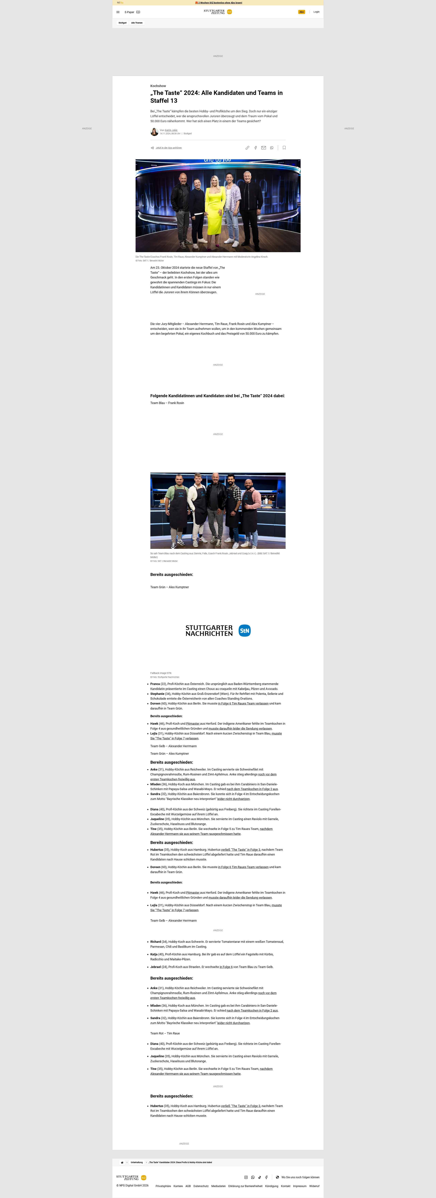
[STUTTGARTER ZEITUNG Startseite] (218, 11)
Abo (302, 12)
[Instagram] (246, 1177)
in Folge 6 (226, 967)
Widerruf (314, 1186)
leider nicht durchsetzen (233, 799)
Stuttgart (123, 23)
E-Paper (129, 12)
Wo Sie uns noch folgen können (301, 1177)
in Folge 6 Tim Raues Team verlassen (243, 703)
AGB (188, 1186)
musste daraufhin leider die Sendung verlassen (240, 728)
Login (317, 11)
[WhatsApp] (253, 1177)
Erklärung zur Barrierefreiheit (245, 1186)
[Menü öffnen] (117, 12)
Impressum (300, 1186)
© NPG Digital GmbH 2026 (132, 1185)
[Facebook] (266, 1177)
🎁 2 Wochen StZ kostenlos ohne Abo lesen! (218, 2)
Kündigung (271, 1186)
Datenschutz (201, 1186)
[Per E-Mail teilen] (263, 147)
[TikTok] (259, 1177)
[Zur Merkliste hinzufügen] (283, 147)
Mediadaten (218, 1186)
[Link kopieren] (247, 147)
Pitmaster (193, 723)
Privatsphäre (163, 1186)
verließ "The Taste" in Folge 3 (240, 849)
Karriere (178, 1186)
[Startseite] (122, 1162)
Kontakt (285, 1186)
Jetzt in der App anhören (169, 147)
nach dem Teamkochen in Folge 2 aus (252, 789)
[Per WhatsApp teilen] (271, 147)
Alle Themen (137, 23)
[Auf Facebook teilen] (255, 147)
